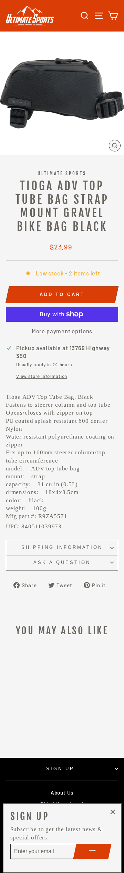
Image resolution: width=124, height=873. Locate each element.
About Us (62, 792)
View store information (41, 376)
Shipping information (62, 547)
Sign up (60, 768)
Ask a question (62, 562)
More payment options (62, 331)
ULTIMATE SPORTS (62, 173)
